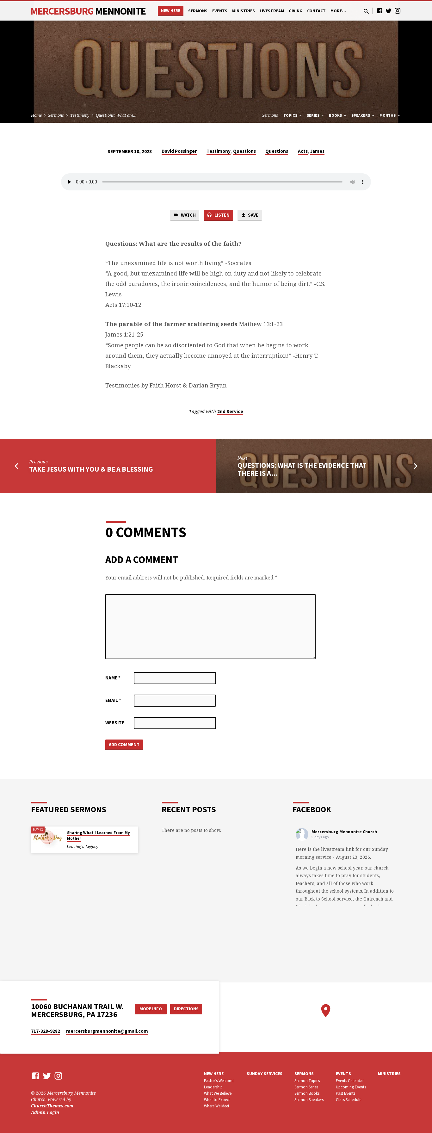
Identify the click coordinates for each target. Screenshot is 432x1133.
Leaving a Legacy (82, 846)
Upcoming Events (351, 1087)
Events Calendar (350, 1080)
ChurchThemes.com (52, 1106)
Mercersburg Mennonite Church (344, 831)
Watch (188, 215)
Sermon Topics (307, 1080)
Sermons (197, 11)
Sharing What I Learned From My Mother (98, 835)
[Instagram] (397, 10)
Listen (221, 215)
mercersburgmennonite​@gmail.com (107, 1031)
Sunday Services (264, 1073)
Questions (244, 151)
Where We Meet (216, 1106)
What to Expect (217, 1099)
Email (113, 700)
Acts (303, 151)
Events (219, 11)
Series (313, 115)
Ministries (243, 11)
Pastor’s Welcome (219, 1080)
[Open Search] (366, 11)
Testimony (79, 115)
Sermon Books (306, 1093)
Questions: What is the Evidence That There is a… (302, 469)
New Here (170, 10)
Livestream (272, 11)
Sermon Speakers (309, 1099)
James (317, 151)
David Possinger (179, 151)
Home (36, 115)
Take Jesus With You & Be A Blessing (91, 469)
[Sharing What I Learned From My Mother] (47, 837)
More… (338, 11)
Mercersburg (88, 11)
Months (388, 115)
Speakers (361, 115)
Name (112, 678)
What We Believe (217, 1093)
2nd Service (230, 411)
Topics (290, 115)
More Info (150, 1009)
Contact (316, 11)
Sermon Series (306, 1087)
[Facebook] (379, 10)
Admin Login (45, 1112)
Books (336, 115)
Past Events (345, 1093)
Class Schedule (348, 1099)
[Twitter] (388, 10)
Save (252, 215)
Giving (295, 11)
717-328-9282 (45, 1031)
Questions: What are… (116, 115)
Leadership (213, 1087)
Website (114, 723)
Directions (186, 1009)
